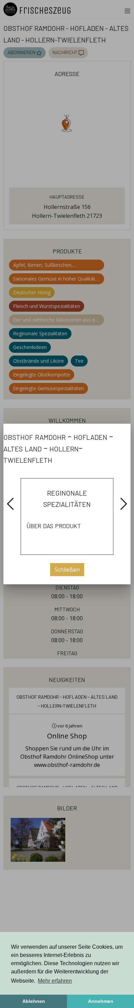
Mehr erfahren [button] (55, 981)
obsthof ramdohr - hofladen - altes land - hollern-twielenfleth (58, 448)
